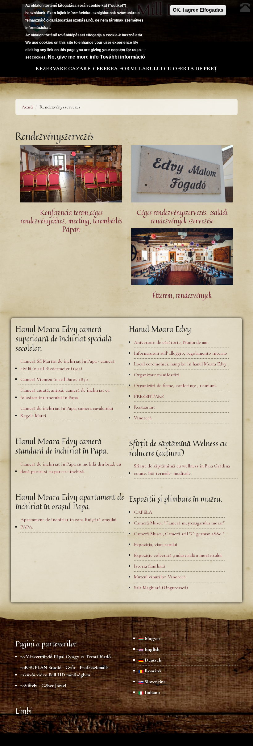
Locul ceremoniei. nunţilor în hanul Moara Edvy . (181, 364)
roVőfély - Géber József (43, 686)
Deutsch (152, 660)
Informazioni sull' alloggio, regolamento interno (180, 353)
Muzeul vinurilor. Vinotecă (160, 577)
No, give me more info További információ (96, 56)
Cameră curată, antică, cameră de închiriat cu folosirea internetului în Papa (65, 394)
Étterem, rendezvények (182, 295)
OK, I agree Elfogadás (198, 10)
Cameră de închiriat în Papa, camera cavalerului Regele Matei (66, 412)
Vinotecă (143, 418)
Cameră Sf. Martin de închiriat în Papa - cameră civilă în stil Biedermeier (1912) (67, 365)
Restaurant (144, 407)
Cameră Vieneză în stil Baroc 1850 (54, 379)
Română (152, 671)
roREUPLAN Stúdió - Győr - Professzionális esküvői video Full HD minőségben (64, 671)
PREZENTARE (149, 396)
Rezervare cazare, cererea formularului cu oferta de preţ (126, 68)
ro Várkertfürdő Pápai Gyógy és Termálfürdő (65, 657)
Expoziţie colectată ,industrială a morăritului (178, 555)
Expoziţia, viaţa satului (155, 544)
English (151, 649)
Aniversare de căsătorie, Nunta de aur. (171, 342)
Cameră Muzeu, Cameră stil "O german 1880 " (179, 534)
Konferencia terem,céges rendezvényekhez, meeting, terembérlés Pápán (71, 220)
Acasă (27, 107)
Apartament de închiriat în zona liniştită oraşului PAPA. (68, 523)
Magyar (151, 638)
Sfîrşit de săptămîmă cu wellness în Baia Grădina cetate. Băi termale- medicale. (182, 469)
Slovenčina (154, 682)
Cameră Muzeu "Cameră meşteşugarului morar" (179, 523)
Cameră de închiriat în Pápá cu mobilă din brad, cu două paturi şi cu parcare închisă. (70, 468)
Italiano (151, 692)
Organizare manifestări (157, 375)
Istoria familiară (149, 566)
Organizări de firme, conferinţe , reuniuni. (175, 385)
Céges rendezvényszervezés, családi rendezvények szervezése (182, 216)
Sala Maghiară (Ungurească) (161, 588)
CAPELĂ (143, 512)
